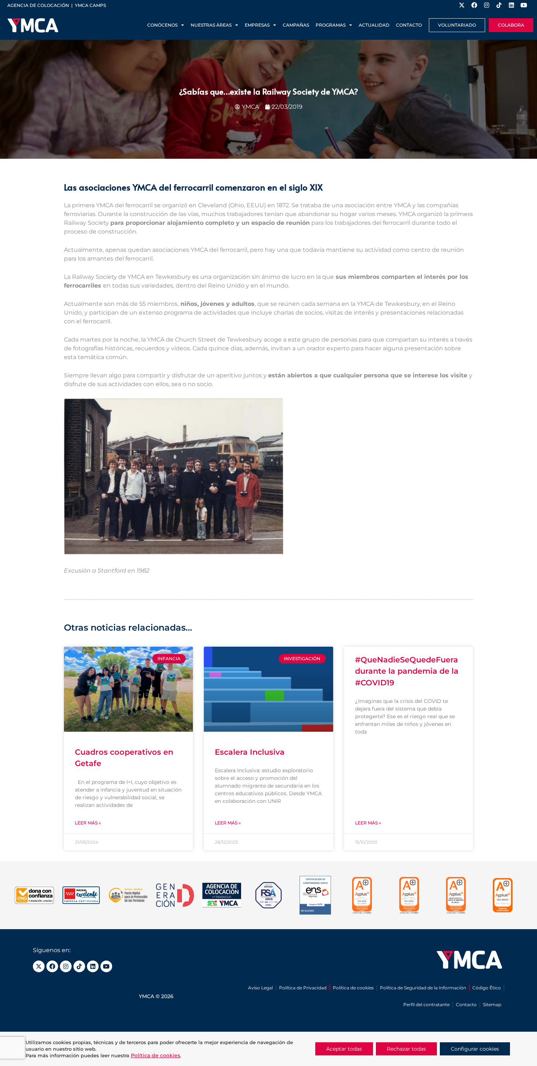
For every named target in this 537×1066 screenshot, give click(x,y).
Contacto (409, 25)
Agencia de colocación (38, 5)
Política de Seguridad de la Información (423, 987)
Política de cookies (353, 987)
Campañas (296, 25)
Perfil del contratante (426, 1004)
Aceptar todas (344, 1049)
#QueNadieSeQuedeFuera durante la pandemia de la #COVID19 (406, 671)
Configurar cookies (475, 1049)
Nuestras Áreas (211, 25)
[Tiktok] (79, 966)
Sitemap (492, 1004)
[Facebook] (52, 966)
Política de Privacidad (303, 987)
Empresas (257, 25)
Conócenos (162, 25)
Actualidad (374, 25)
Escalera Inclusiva (250, 752)
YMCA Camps (90, 5)
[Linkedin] (93, 966)
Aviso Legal (260, 987)
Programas (331, 25)
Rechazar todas (406, 1049)
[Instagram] (66, 966)
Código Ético (486, 987)
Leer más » (88, 823)
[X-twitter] (39, 966)
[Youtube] (106, 966)
